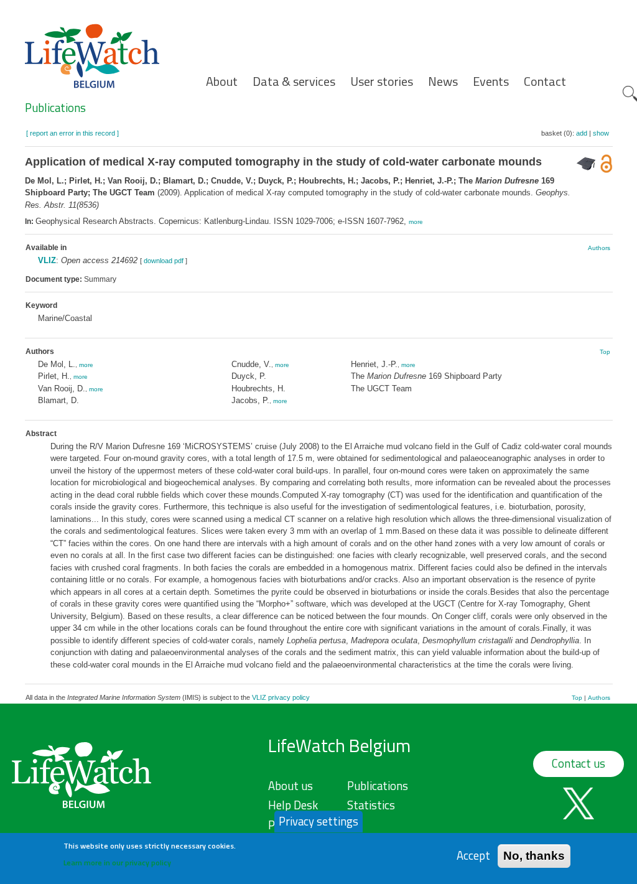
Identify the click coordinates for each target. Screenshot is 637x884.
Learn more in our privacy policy (117, 862)
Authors (599, 247)
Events (491, 81)
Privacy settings (318, 821)
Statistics (371, 805)
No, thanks (534, 855)
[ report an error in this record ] (72, 133)
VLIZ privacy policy (281, 697)
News (443, 81)
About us (290, 785)
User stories (381, 81)
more (416, 221)
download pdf (164, 260)
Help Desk (293, 805)
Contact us (578, 763)
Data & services (294, 81)
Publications (55, 107)
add (581, 133)
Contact (545, 81)
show (601, 133)
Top (605, 351)
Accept (473, 855)
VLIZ (47, 260)
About (222, 81)
